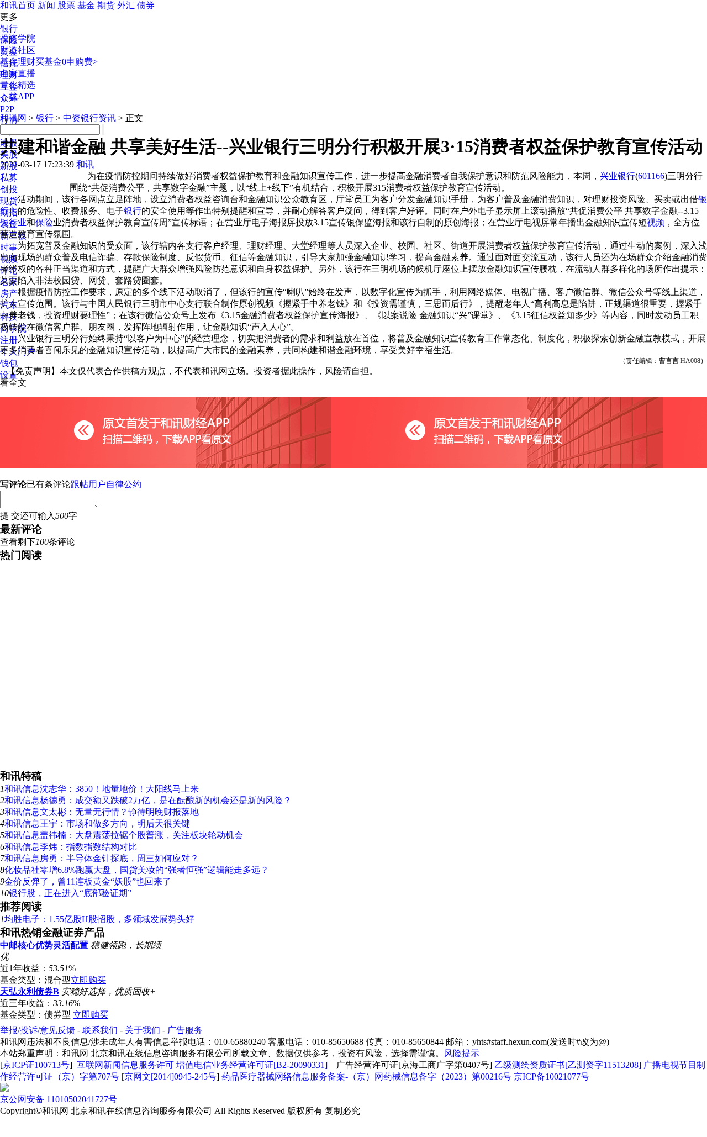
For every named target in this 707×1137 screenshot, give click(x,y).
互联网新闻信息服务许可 (125, 1065)
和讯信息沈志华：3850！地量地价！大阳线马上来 (101, 788)
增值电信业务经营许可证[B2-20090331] (252, 1065)
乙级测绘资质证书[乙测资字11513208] (567, 1065)
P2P (7, 109)
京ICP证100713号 (36, 1065)
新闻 (46, 5)
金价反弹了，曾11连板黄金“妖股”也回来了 (87, 881)
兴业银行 (617, 176)
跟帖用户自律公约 (106, 484)
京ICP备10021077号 (551, 1076)
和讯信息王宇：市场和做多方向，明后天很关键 (97, 823)
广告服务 (185, 1030)
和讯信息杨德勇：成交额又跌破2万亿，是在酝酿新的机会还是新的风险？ (148, 800)
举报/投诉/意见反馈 (37, 1030)
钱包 (9, 363)
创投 (9, 189)
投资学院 (17, 38)
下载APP (17, 96)
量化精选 (17, 85)
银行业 (13, 222)
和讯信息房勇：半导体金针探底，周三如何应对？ (101, 858)
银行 (9, 28)
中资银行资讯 (89, 118)
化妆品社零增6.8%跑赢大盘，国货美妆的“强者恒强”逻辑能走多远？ (136, 870)
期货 (106, 5)
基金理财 (17, 61)
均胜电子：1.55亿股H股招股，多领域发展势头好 (99, 919)
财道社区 (17, 50)
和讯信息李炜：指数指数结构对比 (70, 846)
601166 (651, 176)
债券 (146, 5)
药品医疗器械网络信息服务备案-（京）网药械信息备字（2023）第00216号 (366, 1076)
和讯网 (13, 118)
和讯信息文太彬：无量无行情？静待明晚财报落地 (101, 812)
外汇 (126, 5)
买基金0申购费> (66, 61)
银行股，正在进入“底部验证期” (70, 893)
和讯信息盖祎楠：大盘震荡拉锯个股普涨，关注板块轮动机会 (123, 835)
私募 (9, 177)
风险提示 (461, 1053)
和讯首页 (17, 5)
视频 (655, 222)
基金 (86, 5)
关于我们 (142, 1030)
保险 (44, 222)
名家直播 (17, 73)
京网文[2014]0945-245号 (170, 1076)
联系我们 (100, 1030)
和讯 (85, 164)
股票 (66, 5)
